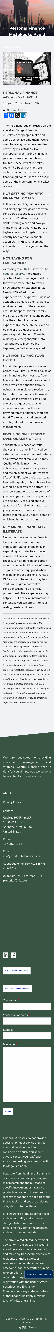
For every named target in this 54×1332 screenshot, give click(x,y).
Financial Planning (15, 88)
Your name (23, 1000)
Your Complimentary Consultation (25, 54)
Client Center (12, 187)
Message (23, 1044)
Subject (22, 1030)
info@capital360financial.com (22, 856)
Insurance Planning (16, 119)
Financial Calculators (34, 172)
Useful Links (11, 179)
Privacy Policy (12, 802)
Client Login (11, 194)
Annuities (9, 134)
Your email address (27, 1015)
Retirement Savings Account (21, 141)
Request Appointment (17, 988)
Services (8, 70)
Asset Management (15, 96)
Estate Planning (13, 103)
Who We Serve (12, 47)
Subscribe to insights (39, 1274)
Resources (10, 164)
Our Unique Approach (17, 62)
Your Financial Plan (38, 194)
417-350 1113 (12, 844)
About (7, 793)
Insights (8, 172)
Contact (8, 209)
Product (8, 126)
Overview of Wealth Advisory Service (22, 79)
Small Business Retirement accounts (27, 156)
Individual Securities (16, 149)
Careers (8, 202)
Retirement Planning (16, 111)
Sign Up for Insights (16, 970)
